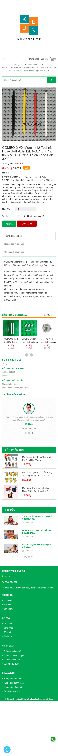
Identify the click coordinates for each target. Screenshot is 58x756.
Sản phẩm (8, 608)
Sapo (51, 699)
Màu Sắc (6, 209)
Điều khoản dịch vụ (12, 691)
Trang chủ (8, 600)
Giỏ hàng (8, 636)
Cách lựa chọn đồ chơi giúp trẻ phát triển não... (36, 545)
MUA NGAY (27, 223)
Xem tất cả (48, 315)
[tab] (29, 236)
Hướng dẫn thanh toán (14, 682)
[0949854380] (53, 739)
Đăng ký (44, 58)
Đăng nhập (34, 58)
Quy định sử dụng (11, 663)
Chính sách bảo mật (13, 651)
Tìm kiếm (8, 623)
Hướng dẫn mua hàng (13, 678)
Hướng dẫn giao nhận (13, 687)
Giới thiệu (8, 604)
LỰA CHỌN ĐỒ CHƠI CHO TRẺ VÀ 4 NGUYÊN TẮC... (36, 531)
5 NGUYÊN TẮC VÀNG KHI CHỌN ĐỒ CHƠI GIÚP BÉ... (37, 517)
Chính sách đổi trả (12, 659)
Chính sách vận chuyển (14, 655)
